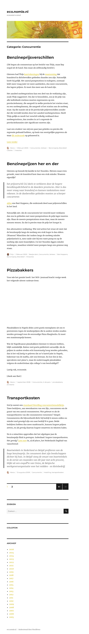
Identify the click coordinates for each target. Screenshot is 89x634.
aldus (9, 203)
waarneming (51, 74)
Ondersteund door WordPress (29, 630)
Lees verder (12, 142)
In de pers (46, 382)
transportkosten (58, 472)
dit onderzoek (18, 135)
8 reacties (30, 257)
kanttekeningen (31, 74)
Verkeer (44, 148)
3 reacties (18, 150)
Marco (12, 148)
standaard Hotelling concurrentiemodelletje (43, 405)
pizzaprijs (10, 384)
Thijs (12, 254)
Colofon (12, 528)
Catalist (10, 150)
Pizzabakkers (20, 270)
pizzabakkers (57, 382)
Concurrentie (35, 148)
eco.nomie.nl (17, 12)
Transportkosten (23, 398)
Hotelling (47, 472)
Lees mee (22, 440)
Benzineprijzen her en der (33, 163)
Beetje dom (33, 254)
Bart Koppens (62, 254)
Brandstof (62, 148)
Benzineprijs (53, 148)
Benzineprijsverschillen (30, 57)
